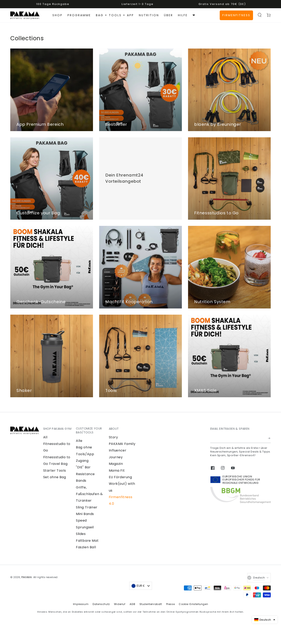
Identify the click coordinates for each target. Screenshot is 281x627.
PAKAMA (26, 577)
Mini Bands (85, 514)
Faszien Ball (86, 547)
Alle (79, 440)
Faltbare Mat (87, 540)
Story (113, 437)
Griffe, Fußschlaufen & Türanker (89, 494)
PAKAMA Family (122, 443)
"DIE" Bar (83, 467)
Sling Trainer (87, 507)
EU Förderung (120, 477)
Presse (170, 604)
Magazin (116, 463)
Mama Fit (117, 470)
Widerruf (119, 604)
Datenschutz (101, 604)
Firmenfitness (236, 15)
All (45, 437)
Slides (81, 533)
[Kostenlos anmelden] (269, 438)
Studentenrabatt (150, 604)
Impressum (80, 604)
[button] (259, 15)
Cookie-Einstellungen (193, 604)
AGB (132, 604)
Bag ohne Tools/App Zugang (85, 454)
